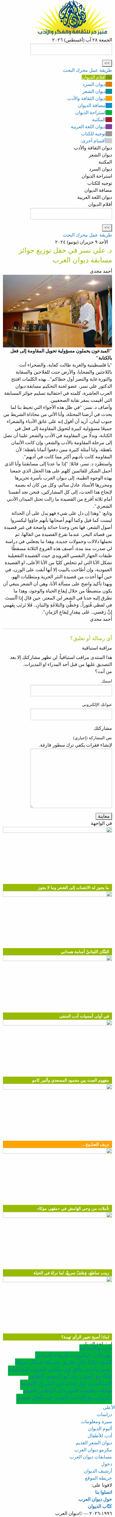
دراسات (104, 1414)
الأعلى (109, 1407)
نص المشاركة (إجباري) (92, 738)
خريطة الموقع (98, 1478)
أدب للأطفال (100, 1435)
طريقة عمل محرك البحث (87, 70)
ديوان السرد (94, 84)
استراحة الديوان (90, 112)
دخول (106, 1463)
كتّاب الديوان (100, 1506)
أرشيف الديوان (98, 1470)
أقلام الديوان (94, 77)
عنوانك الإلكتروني (97, 704)
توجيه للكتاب (93, 133)
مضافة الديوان (92, 105)
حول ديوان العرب (95, 1499)
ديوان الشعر (94, 91)
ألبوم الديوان (100, 1428)
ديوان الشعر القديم (94, 1442)
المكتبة (99, 119)
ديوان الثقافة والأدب (86, 98)
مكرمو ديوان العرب (93, 1449)
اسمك (106, 681)
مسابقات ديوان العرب (91, 1456)
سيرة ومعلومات (96, 1421)
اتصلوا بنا (103, 1492)
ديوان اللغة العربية (88, 126)
